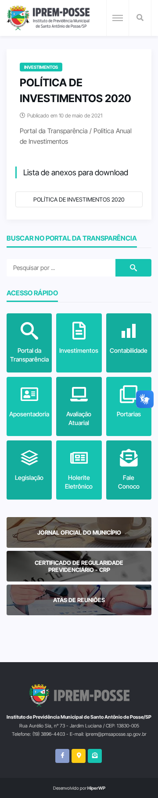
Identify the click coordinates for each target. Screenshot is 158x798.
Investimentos (41, 67)
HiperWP (96, 788)
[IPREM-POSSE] (48, 18)
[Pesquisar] (140, 18)
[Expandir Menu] (117, 18)
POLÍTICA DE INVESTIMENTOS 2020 (79, 199)
